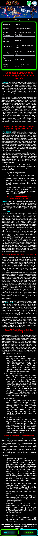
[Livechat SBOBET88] (35, 5)
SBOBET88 (5, 82)
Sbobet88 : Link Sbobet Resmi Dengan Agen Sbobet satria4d (20, 525)
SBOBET (4, 201)
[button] (35, 3)
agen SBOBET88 (10, 302)
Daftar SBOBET (6, 132)
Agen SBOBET (6, 439)
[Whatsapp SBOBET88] (29, 5)
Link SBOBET (6, 212)
